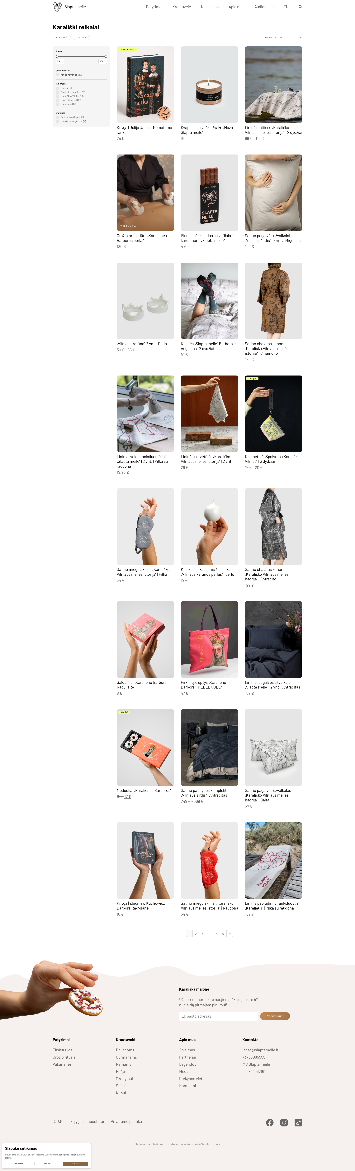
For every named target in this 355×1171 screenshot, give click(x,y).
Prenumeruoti (275, 1016)
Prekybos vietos (192, 1078)
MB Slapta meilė (256, 1064)
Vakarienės (62, 1064)
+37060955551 (254, 1057)
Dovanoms (125, 1049)
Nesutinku (48, 1164)
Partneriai (187, 1057)
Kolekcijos (210, 6)
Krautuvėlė (181, 6)
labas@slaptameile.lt (260, 1049)
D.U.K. (58, 1121)
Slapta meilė (75, 6)
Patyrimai (154, 6)
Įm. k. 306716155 (256, 1071)
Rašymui (123, 1071)
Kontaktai (187, 1085)
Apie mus (236, 6)
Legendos (187, 1064)
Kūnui (121, 1092)
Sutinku (75, 1164)
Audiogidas (264, 6)
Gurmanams (126, 1057)
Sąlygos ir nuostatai (87, 1121)
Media (184, 1071)
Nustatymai (19, 1164)
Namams (123, 1064)
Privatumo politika (126, 1121)
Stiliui (121, 1085)
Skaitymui (124, 1078)
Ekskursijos (62, 1049)
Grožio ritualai (65, 1057)
